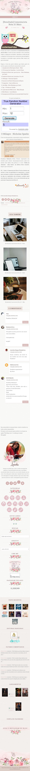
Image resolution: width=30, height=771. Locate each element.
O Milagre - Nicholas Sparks (10, 78)
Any (7, 313)
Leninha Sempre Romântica (17, 350)
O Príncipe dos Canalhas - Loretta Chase (13, 70)
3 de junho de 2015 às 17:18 (16, 366)
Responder (25, 322)
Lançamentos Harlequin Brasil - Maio (12, 68)
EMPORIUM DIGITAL (16, 769)
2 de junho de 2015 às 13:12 (12, 315)
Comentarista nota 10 (11, 202)
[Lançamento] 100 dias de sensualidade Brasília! (15, 94)
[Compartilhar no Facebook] (3, 199)
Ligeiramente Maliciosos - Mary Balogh (13, 89)
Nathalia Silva (10, 327)
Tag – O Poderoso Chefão (8, 87)
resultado (4, 204)
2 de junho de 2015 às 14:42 (12, 329)
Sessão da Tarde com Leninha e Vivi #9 (12, 76)
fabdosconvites (14, 365)
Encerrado (22, 202)
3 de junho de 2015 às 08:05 (16, 352)
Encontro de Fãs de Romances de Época (12, 81)
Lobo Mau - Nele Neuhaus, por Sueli (11, 85)
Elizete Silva (3, 651)
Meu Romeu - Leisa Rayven (9, 92)
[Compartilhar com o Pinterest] (8, 199)
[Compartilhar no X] (5, 199)
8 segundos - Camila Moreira (10, 83)
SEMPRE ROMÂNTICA (22, 767)
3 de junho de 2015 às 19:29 (12, 380)
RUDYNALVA (10, 378)
